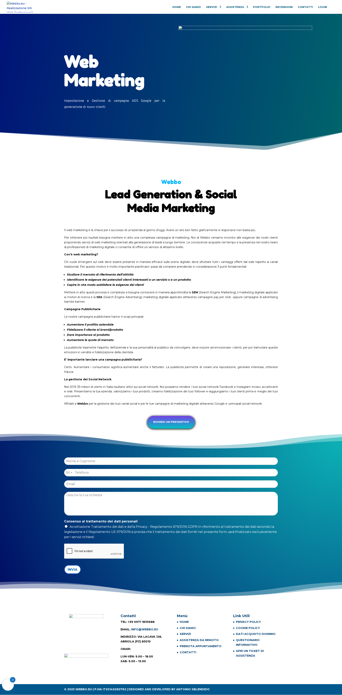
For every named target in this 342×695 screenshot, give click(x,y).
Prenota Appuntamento (200, 646)
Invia (72, 569)
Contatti (305, 7)
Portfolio (261, 7)
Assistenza (235, 7)
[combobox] (68, 472)
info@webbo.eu (144, 629)
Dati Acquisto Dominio (256, 634)
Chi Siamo (193, 7)
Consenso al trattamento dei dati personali (102, 521)
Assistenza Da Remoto (199, 640)
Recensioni (284, 7)
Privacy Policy (248, 622)
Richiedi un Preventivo (171, 422)
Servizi (211, 7)
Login (322, 7)
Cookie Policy (248, 628)
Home (176, 7)
